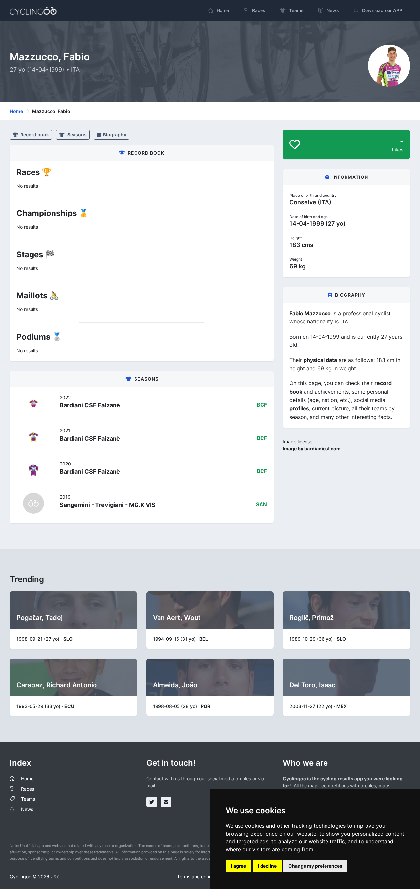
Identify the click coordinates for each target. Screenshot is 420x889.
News (27, 809)
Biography (114, 134)
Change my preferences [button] (315, 866)
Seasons (76, 134)
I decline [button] (267, 866)
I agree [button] (238, 866)
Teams (28, 799)
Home (16, 111)
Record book (34, 134)
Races (27, 789)
